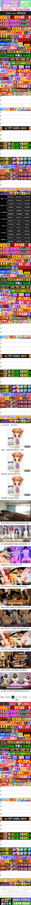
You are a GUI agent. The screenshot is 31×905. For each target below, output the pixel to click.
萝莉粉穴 (19, 234)
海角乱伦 (27, 231)
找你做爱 (27, 210)
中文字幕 (19, 204)
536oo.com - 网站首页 (16, 13)
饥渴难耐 (19, 210)
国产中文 (11, 238)
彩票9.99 (11, 221)
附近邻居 (11, 210)
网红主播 (19, 197)
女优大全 (19, 227)
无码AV (3, 226)
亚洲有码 (11, 200)
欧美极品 (19, 200)
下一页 (24, 697)
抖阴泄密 (27, 234)
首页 (2, 697)
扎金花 (19, 221)
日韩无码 (27, 241)
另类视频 (27, 207)
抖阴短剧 (19, 241)
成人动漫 (27, 200)
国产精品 (11, 197)
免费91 (19, 231)
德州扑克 (27, 217)
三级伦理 (11, 204)
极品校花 (11, 241)
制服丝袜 (19, 207)
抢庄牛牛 (19, 217)
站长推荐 (3, 212)
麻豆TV (19, 224)
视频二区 (3, 205)
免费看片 (11, 231)
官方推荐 (3, 219)
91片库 (11, 227)
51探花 (27, 224)
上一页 (8, 697)
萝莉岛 (27, 227)
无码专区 (3, 232)
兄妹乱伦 (19, 238)
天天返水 (27, 221)
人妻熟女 (11, 207)
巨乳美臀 (27, 204)
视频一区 (3, 198)
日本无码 (27, 197)
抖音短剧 (11, 224)
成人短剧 (27, 238)
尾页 (17, 699)
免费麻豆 (11, 234)
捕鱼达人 (11, 217)
